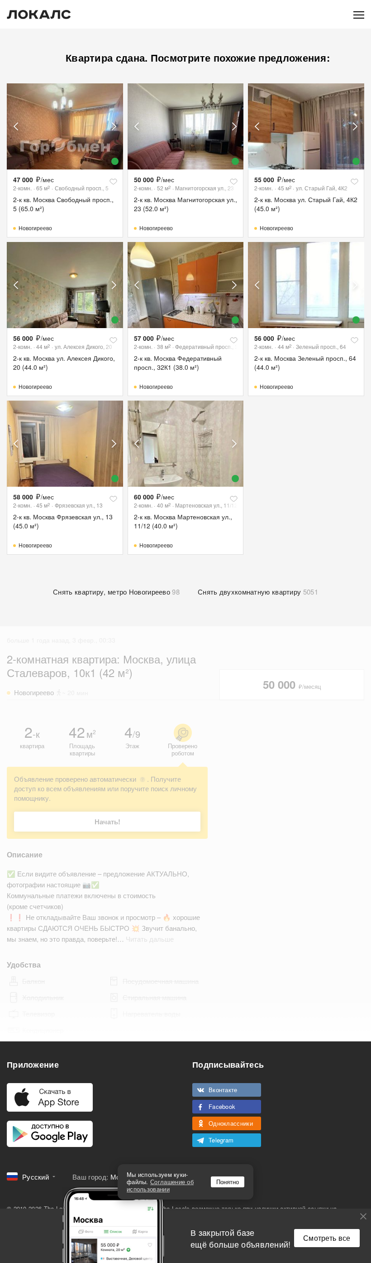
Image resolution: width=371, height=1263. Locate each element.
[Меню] (359, 14)
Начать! (107, 822)
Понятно (227, 1181)
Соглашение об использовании (160, 1185)
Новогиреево (35, 228)
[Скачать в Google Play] (50, 1134)
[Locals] (39, 14)
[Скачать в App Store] (50, 1097)
